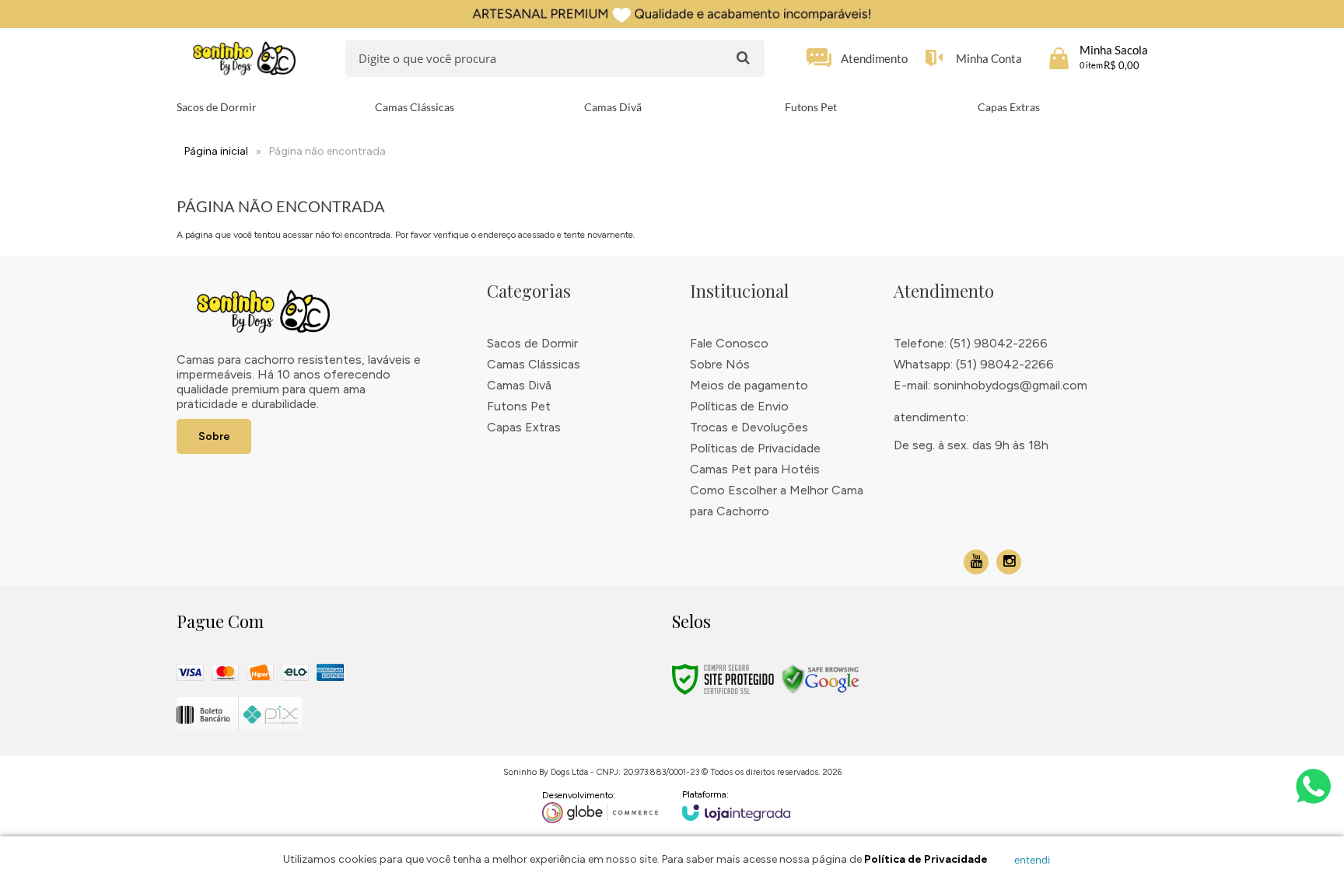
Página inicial (216, 151)
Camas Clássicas (533, 364)
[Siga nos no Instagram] (1008, 562)
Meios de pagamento (749, 385)
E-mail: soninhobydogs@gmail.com (990, 385)
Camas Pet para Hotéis (755, 469)
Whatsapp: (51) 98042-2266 (974, 364)
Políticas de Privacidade (755, 448)
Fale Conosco (729, 343)
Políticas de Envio (739, 406)
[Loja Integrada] (736, 805)
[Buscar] (743, 57)
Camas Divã (519, 385)
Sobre (214, 436)
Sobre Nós (720, 364)
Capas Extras (524, 427)
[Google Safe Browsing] (820, 678)
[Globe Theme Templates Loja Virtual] (600, 806)
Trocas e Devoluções (749, 427)
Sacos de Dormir (532, 343)
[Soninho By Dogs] (244, 58)
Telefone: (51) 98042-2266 (971, 343)
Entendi (1032, 860)
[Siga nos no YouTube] (976, 562)
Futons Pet (519, 406)
